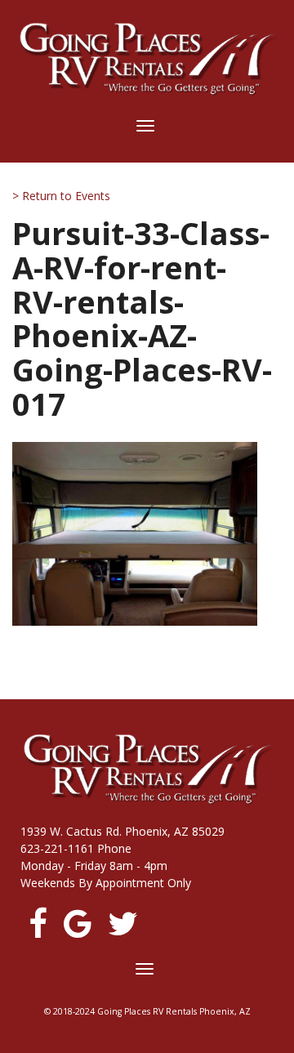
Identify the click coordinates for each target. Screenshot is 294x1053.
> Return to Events (61, 195)
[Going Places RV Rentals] (147, 58)
